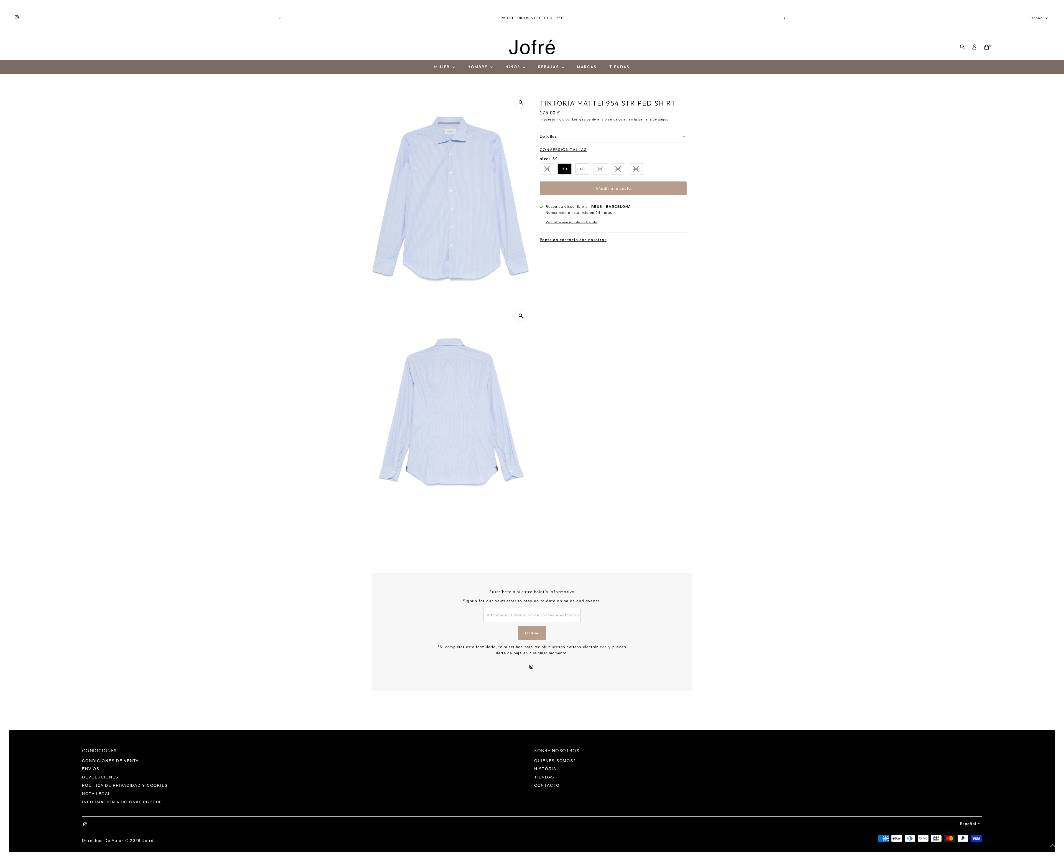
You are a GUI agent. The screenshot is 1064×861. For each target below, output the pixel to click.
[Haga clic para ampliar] (521, 102)
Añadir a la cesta (613, 188)
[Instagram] (16, 18)
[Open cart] (986, 47)
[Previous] (280, 18)
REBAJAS (549, 66)
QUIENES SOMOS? (555, 760)
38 (549, 170)
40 (582, 169)
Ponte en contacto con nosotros (573, 240)
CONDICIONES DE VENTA (110, 760)
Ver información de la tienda (572, 222)
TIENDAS (619, 66)
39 (564, 169)
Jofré (148, 840)
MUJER (442, 66)
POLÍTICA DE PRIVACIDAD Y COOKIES (125, 785)
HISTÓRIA (545, 769)
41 (602, 170)
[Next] (784, 18)
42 (620, 170)
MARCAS (587, 66)
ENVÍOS (90, 769)
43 (638, 170)
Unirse (532, 633)
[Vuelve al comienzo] (1052, 845)
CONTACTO (547, 785)
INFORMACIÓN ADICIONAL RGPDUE (122, 802)
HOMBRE (478, 66)
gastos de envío (593, 119)
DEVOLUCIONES (100, 777)
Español (1037, 18)
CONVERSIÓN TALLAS (563, 150)
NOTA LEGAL (96, 793)
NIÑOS (513, 66)
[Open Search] (962, 47)
